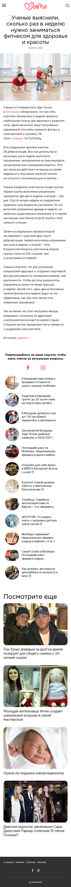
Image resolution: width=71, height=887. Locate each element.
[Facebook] (28, 368)
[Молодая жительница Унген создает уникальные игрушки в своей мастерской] (35, 686)
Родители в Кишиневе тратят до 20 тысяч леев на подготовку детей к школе (38, 399)
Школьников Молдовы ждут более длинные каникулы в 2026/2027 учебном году (37, 434)
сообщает (17, 138)
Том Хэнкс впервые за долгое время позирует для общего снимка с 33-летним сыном (33, 653)
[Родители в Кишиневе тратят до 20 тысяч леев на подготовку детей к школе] (12, 400)
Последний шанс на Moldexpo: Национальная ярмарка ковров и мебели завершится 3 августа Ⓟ (39, 451)
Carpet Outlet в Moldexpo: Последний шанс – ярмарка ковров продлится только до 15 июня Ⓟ (38, 555)
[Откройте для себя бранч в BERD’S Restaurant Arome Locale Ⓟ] (12, 469)
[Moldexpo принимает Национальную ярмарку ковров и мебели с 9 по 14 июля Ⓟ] (12, 538)
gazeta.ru (23, 338)
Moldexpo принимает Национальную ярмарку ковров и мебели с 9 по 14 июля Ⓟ (39, 537)
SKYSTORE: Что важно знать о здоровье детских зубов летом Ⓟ (39, 520)
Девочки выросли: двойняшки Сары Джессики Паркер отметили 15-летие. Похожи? (34, 831)
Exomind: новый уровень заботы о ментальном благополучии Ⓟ (38, 486)
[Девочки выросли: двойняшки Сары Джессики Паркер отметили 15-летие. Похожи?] (35, 802)
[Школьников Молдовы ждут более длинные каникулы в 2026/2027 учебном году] (12, 434)
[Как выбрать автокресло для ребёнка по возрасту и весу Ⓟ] (12, 573)
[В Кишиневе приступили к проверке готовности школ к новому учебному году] (12, 382)
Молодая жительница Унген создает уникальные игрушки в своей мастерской (33, 715)
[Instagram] (43, 368)
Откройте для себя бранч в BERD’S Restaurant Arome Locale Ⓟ (39, 468)
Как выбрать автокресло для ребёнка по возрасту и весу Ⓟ (40, 572)
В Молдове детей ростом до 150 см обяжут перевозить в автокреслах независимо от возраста (39, 416)
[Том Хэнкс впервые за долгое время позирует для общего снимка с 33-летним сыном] (35, 624)
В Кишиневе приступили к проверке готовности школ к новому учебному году (39, 382)
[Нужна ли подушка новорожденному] (35, 748)
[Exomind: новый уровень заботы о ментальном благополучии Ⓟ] (12, 486)
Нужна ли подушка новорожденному (33, 773)
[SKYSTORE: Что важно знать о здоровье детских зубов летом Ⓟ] (12, 521)
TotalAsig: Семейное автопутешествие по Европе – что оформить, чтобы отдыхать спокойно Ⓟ (40, 503)
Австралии (13, 112)
